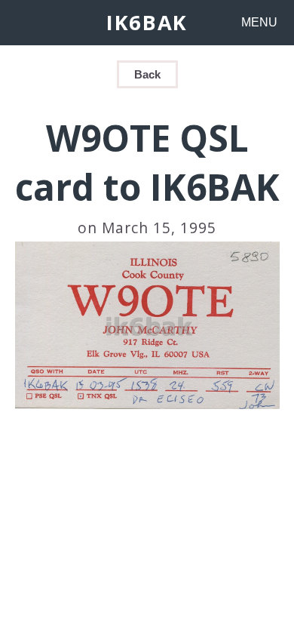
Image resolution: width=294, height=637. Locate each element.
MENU (259, 22)
